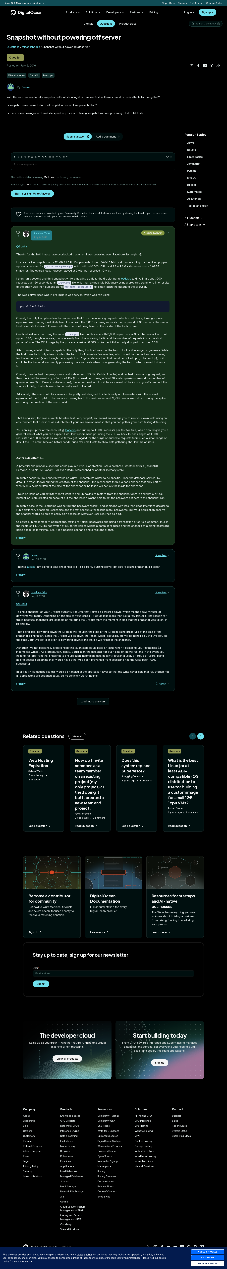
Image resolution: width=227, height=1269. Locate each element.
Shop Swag (104, 1196)
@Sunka (21, 246)
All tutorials (194, 198)
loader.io (125, 278)
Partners (27, 1141)
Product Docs (127, 23)
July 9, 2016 (40, 237)
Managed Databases (71, 1176)
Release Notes (106, 1186)
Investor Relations (33, 1176)
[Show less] (168, 232)
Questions (106, 23)
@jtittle (31, 566)
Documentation (106, 1181)
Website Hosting (144, 1130)
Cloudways (66, 1224)
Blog (164, 3)
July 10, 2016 (38, 559)
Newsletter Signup (108, 1161)
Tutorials (87, 23)
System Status (179, 1130)
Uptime (64, 1201)
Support (176, 1115)
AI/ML (191, 143)
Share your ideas (181, 1135)
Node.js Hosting (143, 1146)
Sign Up (33, 932)
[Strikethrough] (25, 156)
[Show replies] (168, 683)
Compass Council (107, 1151)
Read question (37, 825)
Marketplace (104, 1166)
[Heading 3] (46, 156)
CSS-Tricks (104, 1125)
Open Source (105, 1156)
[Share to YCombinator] (212, 66)
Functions (65, 1161)
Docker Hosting (143, 1141)
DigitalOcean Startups (109, 1141)
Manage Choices (208, 1263)
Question (15, 57)
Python (191, 170)
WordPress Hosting (145, 1156)
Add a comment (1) (108, 136)
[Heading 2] (42, 156)
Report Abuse (179, 1125)
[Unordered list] (49, 156)
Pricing (101, 1171)
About (26, 1115)
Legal (26, 1161)
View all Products (69, 1229)
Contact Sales (214, 3)
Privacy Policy (31, 1166)
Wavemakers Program (110, 1146)
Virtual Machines (144, 1161)
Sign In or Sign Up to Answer (32, 193)
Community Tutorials (108, 1115)
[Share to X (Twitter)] (192, 66)
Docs (172, 3)
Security (27, 1171)
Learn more (97, 932)
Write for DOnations (108, 1130)
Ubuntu (191, 149)
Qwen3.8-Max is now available (22, 3)
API (62, 1196)
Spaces (64, 1181)
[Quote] (56, 156)
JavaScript (193, 163)
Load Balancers (68, 1171)
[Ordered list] (53, 156)
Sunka (25, 87)
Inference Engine (69, 1130)
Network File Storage (72, 1191)
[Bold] (14, 156)
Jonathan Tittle (41, 233)
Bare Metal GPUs (69, 1125)
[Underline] (21, 156)
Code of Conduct (107, 1191)
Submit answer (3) (77, 136)
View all (77, 736)
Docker (191, 184)
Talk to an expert (197, 205)
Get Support (197, 3)
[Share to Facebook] (198, 66)
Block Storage (68, 1186)
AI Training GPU (143, 1115)
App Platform (67, 1166)
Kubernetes (194, 191)
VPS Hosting (141, 1125)
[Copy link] (218, 66)
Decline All (207, 1257)
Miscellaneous (31, 47)
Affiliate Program (32, 1151)
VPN (137, 1135)
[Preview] (167, 156)
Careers (182, 3)
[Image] (32, 156)
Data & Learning (69, 1135)
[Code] (67, 156)
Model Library (67, 1146)
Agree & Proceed (208, 1252)
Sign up (206, 12)
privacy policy (84, 1254)
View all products (67, 1058)
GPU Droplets (67, 1120)
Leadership (29, 1120)
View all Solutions (144, 1166)
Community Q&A (106, 1120)
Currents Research (108, 1135)
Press (26, 1156)
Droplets (65, 1151)
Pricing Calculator (107, 1176)
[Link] (28, 156)
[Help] (171, 156)
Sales (175, 1120)
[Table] (63, 156)
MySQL (191, 177)
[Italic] (18, 156)
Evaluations (66, 1141)
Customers (29, 1135)
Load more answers (93, 701)
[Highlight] (35, 156)
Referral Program (32, 1146)
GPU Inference (143, 1120)
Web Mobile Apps (144, 1151)
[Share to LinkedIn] (205, 66)
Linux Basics (195, 156)
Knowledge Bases (70, 1115)
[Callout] (60, 156)
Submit (41, 983)
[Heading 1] (39, 156)
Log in (188, 12)
